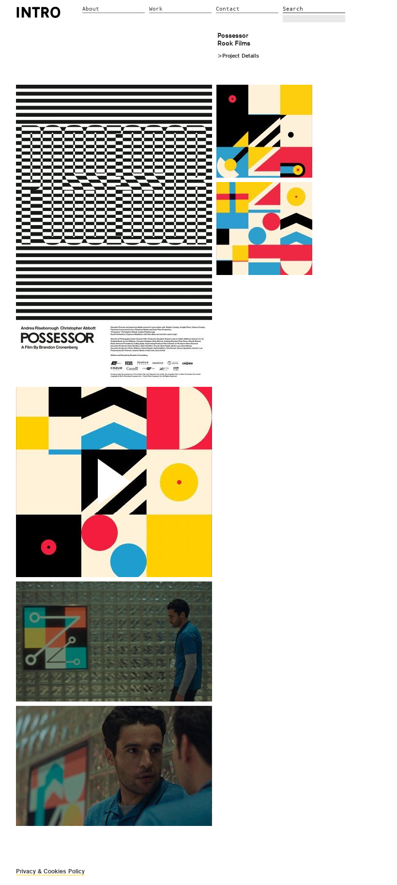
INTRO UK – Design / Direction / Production (38, 12)
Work (156, 9)
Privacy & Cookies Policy (50, 871)
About (90, 9)
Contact (228, 9)
